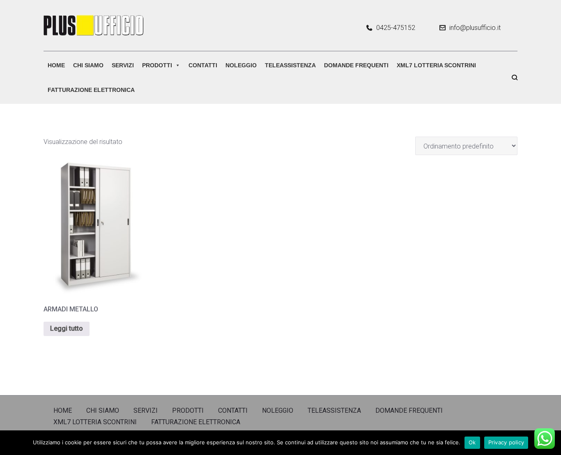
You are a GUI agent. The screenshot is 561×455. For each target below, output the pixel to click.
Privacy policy (506, 442)
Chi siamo (88, 65)
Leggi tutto (66, 328)
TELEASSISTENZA (290, 65)
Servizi (123, 65)
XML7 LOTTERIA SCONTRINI (436, 65)
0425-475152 (395, 28)
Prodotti (157, 65)
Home (56, 65)
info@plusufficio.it (475, 28)
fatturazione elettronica (91, 90)
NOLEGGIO (241, 65)
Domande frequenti (356, 65)
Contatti (203, 65)
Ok (472, 442)
